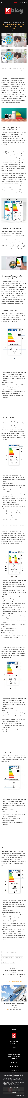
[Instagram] (22, 2)
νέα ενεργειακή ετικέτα (7, 957)
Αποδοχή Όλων (14, 1087)
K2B (7, 952)
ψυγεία (12, 962)
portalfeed (13, 952)
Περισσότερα (20, 1095)
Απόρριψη (13, 1092)
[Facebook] (19, 2)
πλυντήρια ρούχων (6, 960)
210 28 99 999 (14, 1058)
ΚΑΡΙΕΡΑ (14, 1048)
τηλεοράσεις (5, 962)
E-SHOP (16, 2)
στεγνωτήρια (17, 960)
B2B (3, 952)
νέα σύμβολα (19, 957)
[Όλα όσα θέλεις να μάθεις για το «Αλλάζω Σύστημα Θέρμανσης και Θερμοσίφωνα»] (14, 993)
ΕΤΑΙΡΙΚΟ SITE (14, 1041)
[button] (2, 997)
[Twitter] (20, 2)
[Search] (26, 2)
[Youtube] (24, 2)
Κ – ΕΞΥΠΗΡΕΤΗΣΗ (14, 1070)
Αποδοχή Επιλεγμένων (14, 1090)
